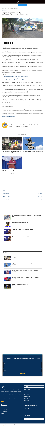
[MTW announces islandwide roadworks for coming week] (12, 143)
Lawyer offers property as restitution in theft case (21, 236)
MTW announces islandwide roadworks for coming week (22, 256)
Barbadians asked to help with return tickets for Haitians (15, 79)
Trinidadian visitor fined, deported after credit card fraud (22, 229)
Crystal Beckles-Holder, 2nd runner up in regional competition (16, 76)
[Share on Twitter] (7, 43)
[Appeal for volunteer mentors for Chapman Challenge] (33, 143)
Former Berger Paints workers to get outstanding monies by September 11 (26, 277)
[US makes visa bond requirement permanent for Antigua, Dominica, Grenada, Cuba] (7, 217)
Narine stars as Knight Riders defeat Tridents (20, 284)
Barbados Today (9, 14)
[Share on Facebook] (5, 43)
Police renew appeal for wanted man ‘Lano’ (20, 222)
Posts (5, 8)
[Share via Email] (12, 43)
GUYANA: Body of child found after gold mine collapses (14, 78)
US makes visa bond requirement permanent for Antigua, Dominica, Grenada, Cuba (26, 216)
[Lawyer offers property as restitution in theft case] (7, 238)
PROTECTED (6, 401)
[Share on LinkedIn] (8, 43)
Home (3, 8)
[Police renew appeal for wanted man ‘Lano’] (7, 224)
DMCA (2, 401)
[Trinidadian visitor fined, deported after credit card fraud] (7, 231)
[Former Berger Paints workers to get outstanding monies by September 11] (7, 279)
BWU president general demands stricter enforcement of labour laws (25, 270)
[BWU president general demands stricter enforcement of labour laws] (12, 162)
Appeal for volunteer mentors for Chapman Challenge (33, 151)
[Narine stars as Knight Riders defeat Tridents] (7, 286)
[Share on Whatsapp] (10, 43)
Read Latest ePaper (22, 5)
